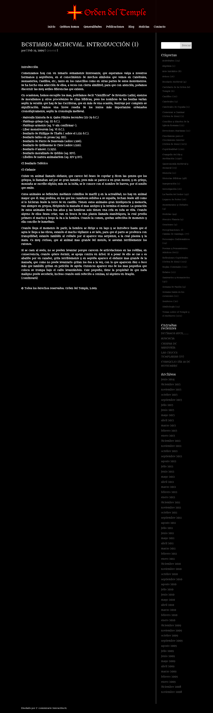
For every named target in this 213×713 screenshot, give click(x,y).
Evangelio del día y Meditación (172, 156)
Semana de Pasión (174, 287)
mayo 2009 (168, 661)
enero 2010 (168, 620)
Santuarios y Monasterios (176, 279)
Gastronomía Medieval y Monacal (175, 166)
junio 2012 (167, 471)
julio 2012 (167, 466)
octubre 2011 (169, 512)
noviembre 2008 (171, 692)
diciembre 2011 (170, 502)
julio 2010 (167, 589)
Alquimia (168, 66)
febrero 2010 (169, 615)
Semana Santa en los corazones (173, 294)
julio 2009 (167, 651)
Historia (169, 173)
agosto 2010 (168, 584)
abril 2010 (167, 605)
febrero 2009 (169, 676)
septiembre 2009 (172, 640)
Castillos (169, 96)
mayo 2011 (167, 538)
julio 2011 (167, 528)
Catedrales (170, 101)
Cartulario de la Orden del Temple (176, 89)
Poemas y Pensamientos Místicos (175, 250)
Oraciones (169, 224)
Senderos (170, 301)
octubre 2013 (169, 394)
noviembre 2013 (171, 389)
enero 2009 (168, 682)
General (51, 50)
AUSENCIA (167, 338)
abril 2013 (167, 420)
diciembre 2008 (171, 687)
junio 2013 (167, 410)
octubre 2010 (169, 574)
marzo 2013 (168, 425)
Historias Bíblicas (174, 178)
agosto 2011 (168, 523)
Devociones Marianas (176, 130)
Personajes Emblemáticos (176, 241)
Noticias (144, 27)
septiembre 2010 (171, 579)
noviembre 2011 (171, 507)
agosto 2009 (169, 646)
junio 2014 (168, 379)
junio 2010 (167, 594)
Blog (131, 27)
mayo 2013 (168, 415)
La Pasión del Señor (175, 194)
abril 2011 (167, 543)
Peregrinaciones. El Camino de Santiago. (175, 232)
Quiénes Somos (69, 27)
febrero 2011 (169, 553)
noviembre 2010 (171, 569)
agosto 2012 (168, 461)
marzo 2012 (168, 487)
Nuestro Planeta (172, 219)
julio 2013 (167, 405)
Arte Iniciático (171, 71)
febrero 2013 (169, 430)
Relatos (169, 272)
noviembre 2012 (171, 446)
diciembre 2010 (171, 564)
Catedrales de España (176, 107)
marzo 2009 (168, 671)
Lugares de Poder (174, 199)
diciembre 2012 (171, 441)
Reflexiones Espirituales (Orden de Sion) (175, 259)
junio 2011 (167, 533)
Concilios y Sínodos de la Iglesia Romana (175, 123)
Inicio (51, 27)
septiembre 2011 (171, 517)
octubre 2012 (169, 451)
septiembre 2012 (171, 456)
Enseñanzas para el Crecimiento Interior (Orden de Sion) (174, 140)
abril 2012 (167, 482)
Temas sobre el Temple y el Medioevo (175, 314)
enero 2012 (168, 497)
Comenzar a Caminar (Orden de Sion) (173, 114)
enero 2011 (168, 559)
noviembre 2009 (171, 630)
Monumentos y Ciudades (175, 207)
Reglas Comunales (174, 267)
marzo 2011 (168, 548)
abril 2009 (167, 666)
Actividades (171, 60)
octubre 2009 (169, 635)
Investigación (172, 189)
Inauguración (171, 183)
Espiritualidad (173, 149)
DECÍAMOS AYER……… (175, 333)
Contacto (159, 27)
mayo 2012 (168, 476)
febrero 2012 (169, 492)
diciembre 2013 (170, 384)
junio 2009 (168, 656)
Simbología (171, 306)
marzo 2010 (168, 610)
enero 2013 (168, 435)
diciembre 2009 (171, 625)
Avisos (168, 76)
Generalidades (93, 27)
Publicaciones (115, 27)
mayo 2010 (168, 599)
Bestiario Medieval (174, 82)
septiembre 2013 (171, 400)
